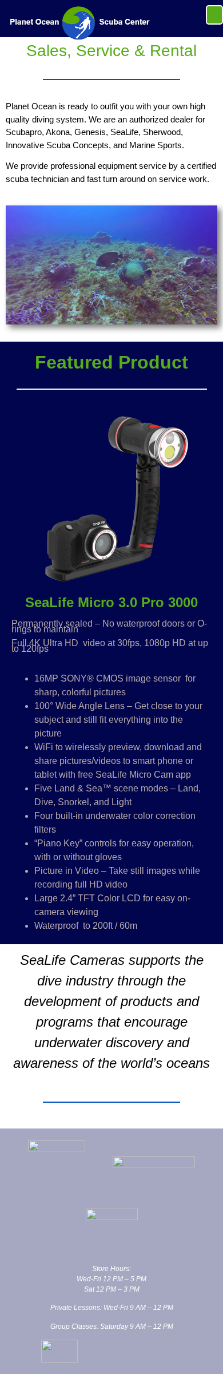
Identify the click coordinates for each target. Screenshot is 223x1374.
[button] (214, 15)
